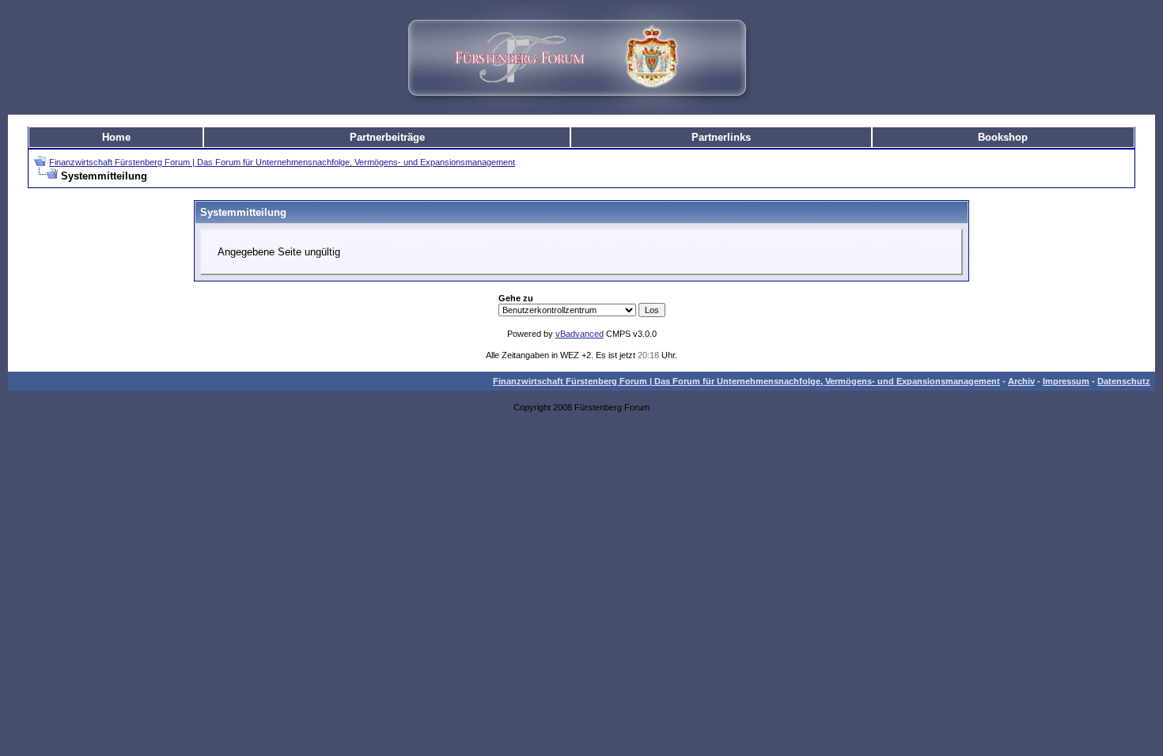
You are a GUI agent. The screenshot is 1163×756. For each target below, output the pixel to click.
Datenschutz (1123, 381)
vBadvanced (579, 333)
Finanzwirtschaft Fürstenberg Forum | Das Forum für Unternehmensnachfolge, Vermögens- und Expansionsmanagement (282, 162)
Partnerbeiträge (387, 137)
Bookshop (1003, 137)
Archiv (1021, 381)
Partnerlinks (721, 137)
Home (116, 137)
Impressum (1066, 381)
